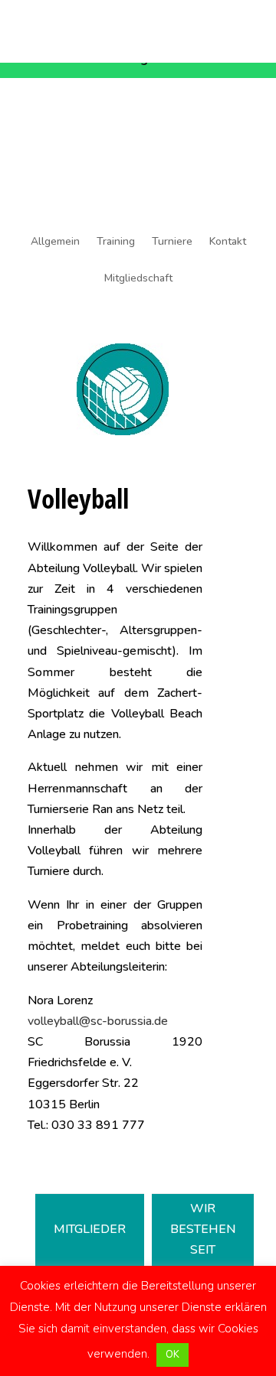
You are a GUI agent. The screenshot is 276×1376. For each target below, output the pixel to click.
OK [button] (172, 1354)
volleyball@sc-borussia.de (98, 1021)
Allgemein (55, 242)
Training (116, 242)
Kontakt (227, 242)
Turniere (172, 242)
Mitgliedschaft (138, 279)
